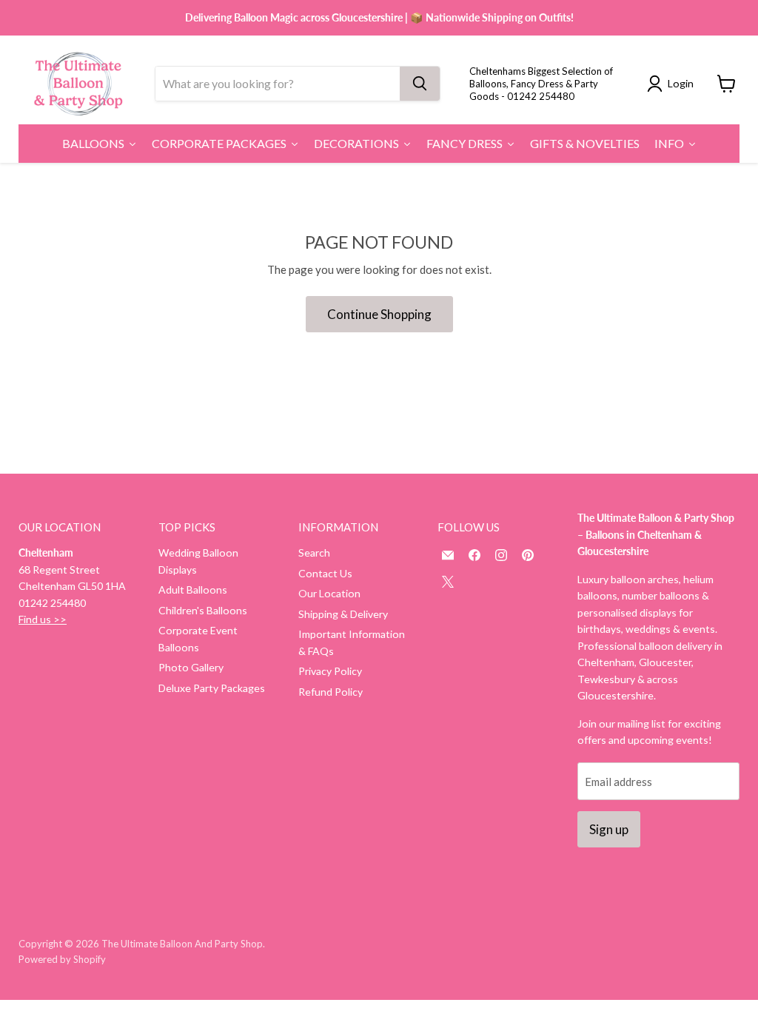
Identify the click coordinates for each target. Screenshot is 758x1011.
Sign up (608, 829)
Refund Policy (330, 691)
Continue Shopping (379, 314)
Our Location (329, 593)
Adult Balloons (192, 589)
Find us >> (43, 619)
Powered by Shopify (62, 959)
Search (314, 552)
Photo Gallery (191, 667)
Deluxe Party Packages (211, 688)
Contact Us (325, 573)
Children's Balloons (202, 610)
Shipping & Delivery (343, 614)
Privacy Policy (330, 671)
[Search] (420, 84)
